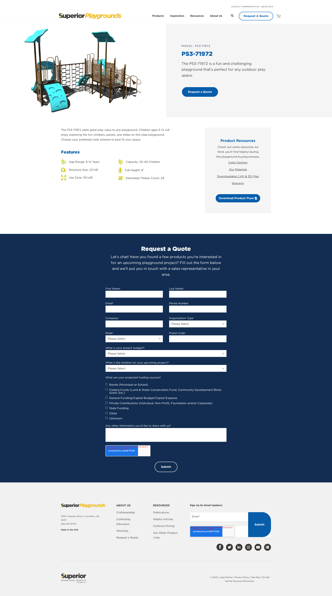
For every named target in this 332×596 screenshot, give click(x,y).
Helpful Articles (163, 519)
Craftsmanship (125, 512)
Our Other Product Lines (165, 535)
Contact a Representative (245, 7)
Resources (197, 16)
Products (158, 16)
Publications (161, 512)
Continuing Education (123, 522)
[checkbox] (166, 401)
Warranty (238, 183)
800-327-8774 (267, 7)
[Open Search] (232, 15)
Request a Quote (127, 537)
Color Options (237, 162)
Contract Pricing (163, 526)
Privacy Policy (241, 577)
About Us (216, 16)
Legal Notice (225, 577)
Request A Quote (256, 16)
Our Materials (238, 169)
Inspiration (177, 16)
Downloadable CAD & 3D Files (238, 176)
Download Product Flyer (237, 198)
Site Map (256, 577)
